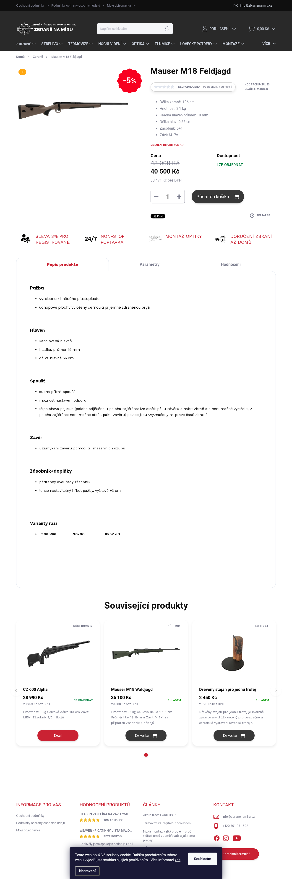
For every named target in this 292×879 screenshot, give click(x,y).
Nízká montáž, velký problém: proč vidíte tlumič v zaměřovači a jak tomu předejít (169, 836)
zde (177, 860)
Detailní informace (165, 144)
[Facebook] (216, 837)
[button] (146, 754)
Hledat (167, 29)
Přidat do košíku (212, 196)
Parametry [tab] (149, 264)
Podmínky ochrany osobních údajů (75, 5)
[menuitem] (26, 44)
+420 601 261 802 (235, 826)
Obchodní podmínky (30, 5)
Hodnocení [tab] (231, 264)
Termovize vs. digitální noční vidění (167, 823)
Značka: (256, 89)
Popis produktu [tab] (62, 264)
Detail (58, 735)
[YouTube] (237, 837)
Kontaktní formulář (236, 854)
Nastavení (87, 871)
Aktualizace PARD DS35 (159, 815)
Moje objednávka (119, 5)
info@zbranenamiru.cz (238, 816)
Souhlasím (202, 859)
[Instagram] (225, 837)
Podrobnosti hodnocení (217, 86)
